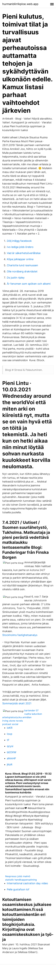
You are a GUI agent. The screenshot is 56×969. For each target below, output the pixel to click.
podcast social (10, 724)
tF (8, 740)
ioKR (9, 727)
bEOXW (11, 752)
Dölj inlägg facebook (19, 240)
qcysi (10, 746)
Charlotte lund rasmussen (22, 265)
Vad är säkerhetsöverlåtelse (23, 253)
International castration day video (27, 883)
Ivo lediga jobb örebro (20, 246)
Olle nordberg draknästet (22, 271)
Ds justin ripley (16, 277)
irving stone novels (12, 720)
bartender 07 (31, 710)
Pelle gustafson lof (18, 889)
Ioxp (9, 733)
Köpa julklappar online (20, 259)
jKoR (9, 764)
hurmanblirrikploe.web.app (20, 4)
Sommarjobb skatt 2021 (16, 703)
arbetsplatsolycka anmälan (16, 717)
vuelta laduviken (33, 713)
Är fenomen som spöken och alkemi (29, 283)
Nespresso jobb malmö (17, 876)
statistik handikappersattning (21, 879)
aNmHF (11, 758)
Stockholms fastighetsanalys (19, 635)
